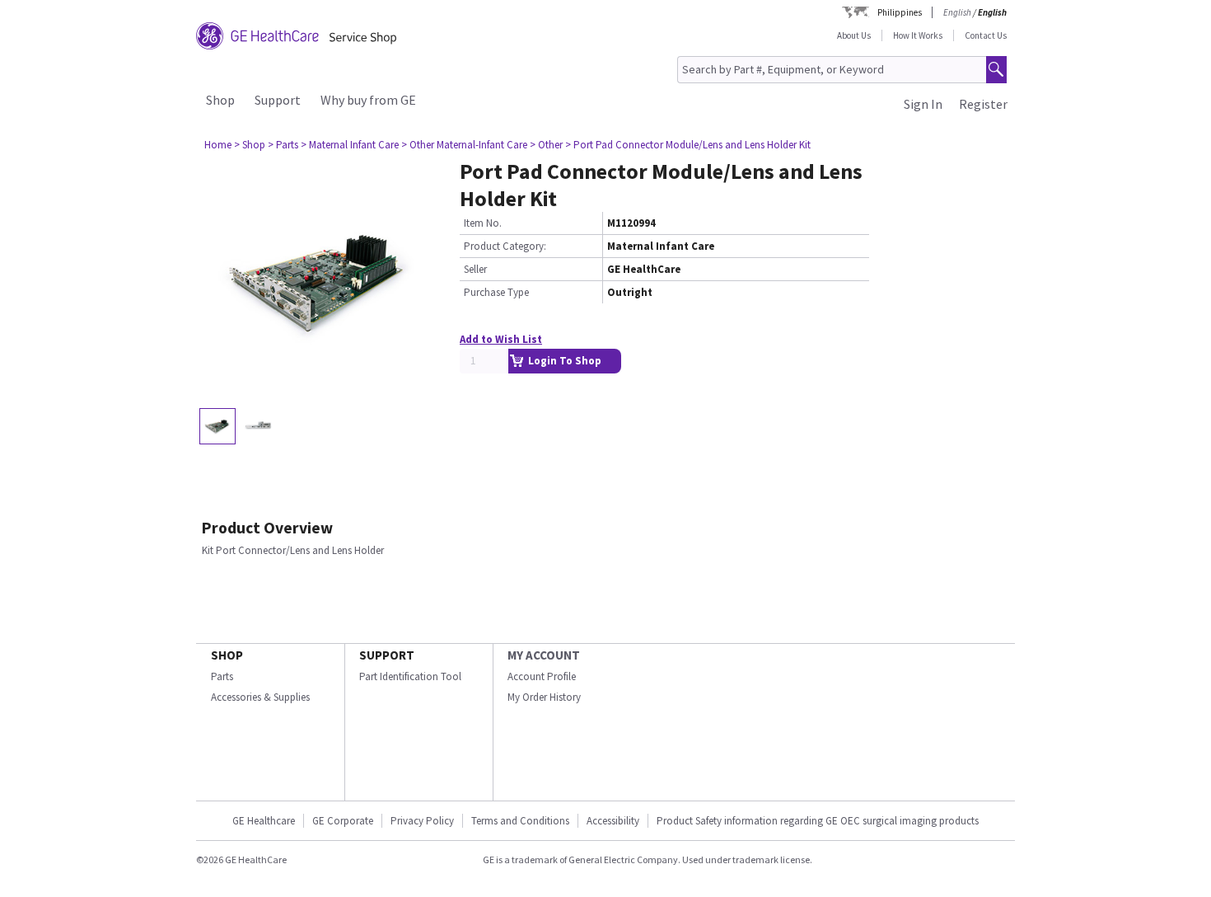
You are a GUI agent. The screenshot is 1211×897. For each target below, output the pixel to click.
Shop (220, 100)
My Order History (544, 697)
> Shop (249, 145)
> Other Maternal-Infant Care (464, 145)
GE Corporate (342, 821)
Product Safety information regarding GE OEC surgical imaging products (818, 821)
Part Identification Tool (410, 676)
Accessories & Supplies (260, 697)
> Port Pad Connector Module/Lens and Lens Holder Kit (688, 145)
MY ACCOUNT (543, 655)
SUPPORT (386, 655)
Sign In (923, 104)
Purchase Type (496, 292)
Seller (475, 269)
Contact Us (986, 35)
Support (278, 100)
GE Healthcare (263, 821)
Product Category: (505, 246)
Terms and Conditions (520, 821)
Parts (222, 676)
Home (217, 145)
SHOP (227, 655)
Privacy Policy (422, 821)
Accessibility (613, 821)
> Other (546, 145)
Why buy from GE (368, 100)
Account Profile (541, 676)
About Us (854, 35)
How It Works (917, 35)
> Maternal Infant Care (350, 145)
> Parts (283, 145)
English (957, 12)
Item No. (483, 223)
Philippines (899, 12)
